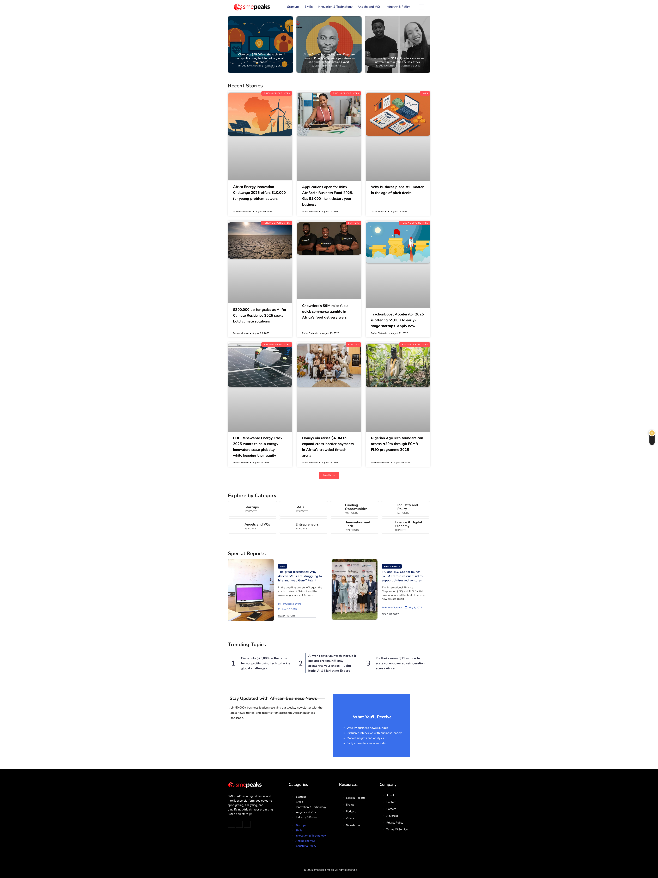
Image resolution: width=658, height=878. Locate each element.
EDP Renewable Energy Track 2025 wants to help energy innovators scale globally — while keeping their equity (257, 447)
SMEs (309, 7)
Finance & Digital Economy (408, 524)
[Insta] (239, 824)
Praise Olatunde (393, 607)
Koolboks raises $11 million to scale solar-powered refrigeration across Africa (397, 60)
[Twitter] (231, 824)
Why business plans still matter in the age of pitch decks (397, 190)
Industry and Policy (407, 507)
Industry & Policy (398, 7)
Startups (293, 7)
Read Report (287, 615)
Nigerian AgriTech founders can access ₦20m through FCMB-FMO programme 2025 (397, 444)
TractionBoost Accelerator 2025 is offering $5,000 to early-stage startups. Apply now (397, 320)
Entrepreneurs (307, 524)
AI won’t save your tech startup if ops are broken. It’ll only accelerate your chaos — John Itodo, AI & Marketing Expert (329, 58)
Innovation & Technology (335, 7)
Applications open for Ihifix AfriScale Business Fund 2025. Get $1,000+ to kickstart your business (327, 196)
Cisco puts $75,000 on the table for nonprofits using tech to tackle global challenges (260, 58)
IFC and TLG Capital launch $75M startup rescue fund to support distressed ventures (402, 576)
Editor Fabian (321, 65)
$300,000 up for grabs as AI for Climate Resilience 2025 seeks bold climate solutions (259, 315)
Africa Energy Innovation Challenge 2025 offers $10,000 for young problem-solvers (259, 192)
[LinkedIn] (247, 824)
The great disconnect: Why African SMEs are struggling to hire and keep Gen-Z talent (300, 576)
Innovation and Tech (358, 524)
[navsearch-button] (421, 6)
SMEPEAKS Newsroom (252, 65)
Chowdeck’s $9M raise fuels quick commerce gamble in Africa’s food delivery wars (325, 311)
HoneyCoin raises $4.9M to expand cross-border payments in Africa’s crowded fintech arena (328, 447)
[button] (329, 475)
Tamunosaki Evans (291, 603)
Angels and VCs (369, 7)
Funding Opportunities (278, 19)
